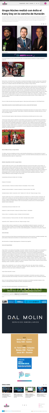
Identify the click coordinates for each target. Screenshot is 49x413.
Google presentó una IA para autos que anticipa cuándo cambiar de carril (6, 396)
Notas (27, 3)
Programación (22, 3)
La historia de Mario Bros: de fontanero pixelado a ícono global (30, 395)
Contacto (31, 3)
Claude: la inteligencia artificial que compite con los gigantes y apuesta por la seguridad (42, 396)
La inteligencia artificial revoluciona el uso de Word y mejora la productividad (18, 396)
